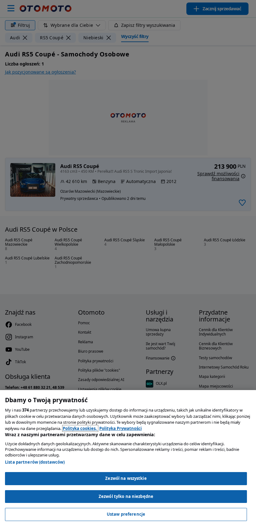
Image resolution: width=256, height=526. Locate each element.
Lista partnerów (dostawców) (35, 462)
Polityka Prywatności (120, 428)
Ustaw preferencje (126, 514)
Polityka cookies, (80, 428)
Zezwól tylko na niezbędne (126, 496)
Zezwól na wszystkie (125, 478)
